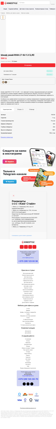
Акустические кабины (28, 321)
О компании (28, 339)
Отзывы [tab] (20, 109)
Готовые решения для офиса (28, 325)
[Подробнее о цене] (8, 58)
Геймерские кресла (28, 280)
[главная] (11, 3)
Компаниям (28, 362)
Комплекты (28, 323)
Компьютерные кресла (28, 275)
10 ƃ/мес (14, 61)
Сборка (28, 346)
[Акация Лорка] (3, 82)
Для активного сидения (28, 302)
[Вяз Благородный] (6, 82)
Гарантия (28, 357)
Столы (28, 308)
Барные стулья (28, 287)
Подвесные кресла (28, 298)
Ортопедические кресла (28, 284)
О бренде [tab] (31, 109)
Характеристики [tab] (7, 109)
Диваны (28, 310)
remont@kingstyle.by (28, 257)
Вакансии (28, 342)
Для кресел (28, 331)
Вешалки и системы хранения (28, 315)
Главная (3, 13)
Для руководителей (28, 273)
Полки (28, 317)
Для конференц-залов (28, 297)
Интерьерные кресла (28, 295)
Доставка (28, 359)
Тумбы (28, 314)
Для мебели (28, 332)
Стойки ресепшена (28, 319)
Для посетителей (28, 278)
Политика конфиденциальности (28, 408)
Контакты (28, 364)
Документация (28, 344)
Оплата (28, 340)
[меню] (2, 3)
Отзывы (28, 351)
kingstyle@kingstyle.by (28, 375)
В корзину (28, 65)
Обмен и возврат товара (28, 348)
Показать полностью (7, 137)
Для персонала (28, 277)
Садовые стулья (28, 300)
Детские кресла (28, 282)
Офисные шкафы (25, 13)
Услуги (28, 360)
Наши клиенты (28, 353)
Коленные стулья (28, 291)
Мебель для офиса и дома (13, 13)
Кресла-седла (28, 293)
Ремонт (28, 355)
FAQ (28, 366)
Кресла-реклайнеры (28, 289)
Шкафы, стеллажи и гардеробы (28, 312)
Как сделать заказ (28, 350)
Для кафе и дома (28, 286)
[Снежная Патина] (8, 82)
